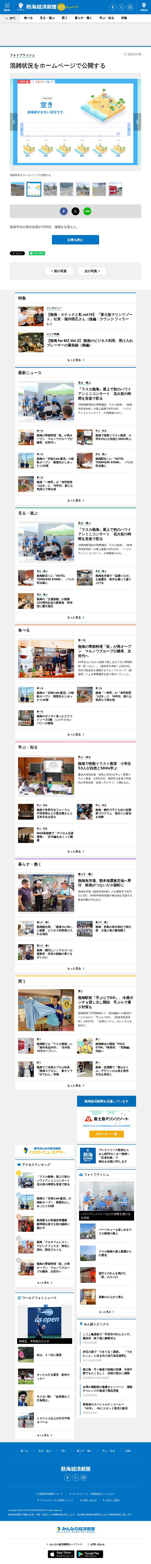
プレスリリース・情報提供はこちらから (93, 1493)
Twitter (121, 7)
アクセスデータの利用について (56, 1500)
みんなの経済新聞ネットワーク (75, 1530)
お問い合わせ (90, 1500)
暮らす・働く (83, 18)
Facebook (112, 7)
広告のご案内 (112, 1500)
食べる (28, 18)
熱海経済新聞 (36, 7)
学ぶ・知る (106, 18)
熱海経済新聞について (51, 1493)
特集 (124, 18)
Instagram (130, 7)
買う (65, 18)
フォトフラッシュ (22, 55)
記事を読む (75, 240)
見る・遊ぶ (47, 18)
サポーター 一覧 (106, 1134)
